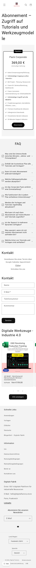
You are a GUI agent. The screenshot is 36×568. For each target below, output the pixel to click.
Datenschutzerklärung (16, 563)
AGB (27, 563)
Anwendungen (9, 415)
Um (5, 449)
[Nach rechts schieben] (22, 391)
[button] (4, 4)
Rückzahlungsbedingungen (13, 464)
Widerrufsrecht (26, 560)
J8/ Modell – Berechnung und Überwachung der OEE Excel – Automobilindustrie (13, 377)
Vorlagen (7, 420)
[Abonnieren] (29, 518)
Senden (8, 320)
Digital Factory (14, 560)
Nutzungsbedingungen (12, 459)
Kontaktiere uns (10, 474)
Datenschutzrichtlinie (12, 454)
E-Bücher (7, 425)
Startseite (7, 430)
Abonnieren (18, 125)
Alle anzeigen (18, 397)
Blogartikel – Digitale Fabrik (14, 435)
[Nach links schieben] (13, 391)
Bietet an (7, 469)
